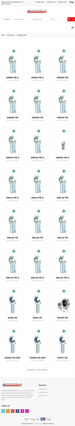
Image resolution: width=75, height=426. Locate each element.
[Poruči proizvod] (19, 79)
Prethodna (31, 370)
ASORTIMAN (10, 35)
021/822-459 (62, 2)
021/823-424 (40, 2)
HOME (3, 35)
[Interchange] (4, 82)
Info (8, 79)
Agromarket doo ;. (37, 423)
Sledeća (45, 370)
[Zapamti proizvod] (15, 79)
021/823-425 (51, 2)
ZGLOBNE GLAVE (21, 35)
